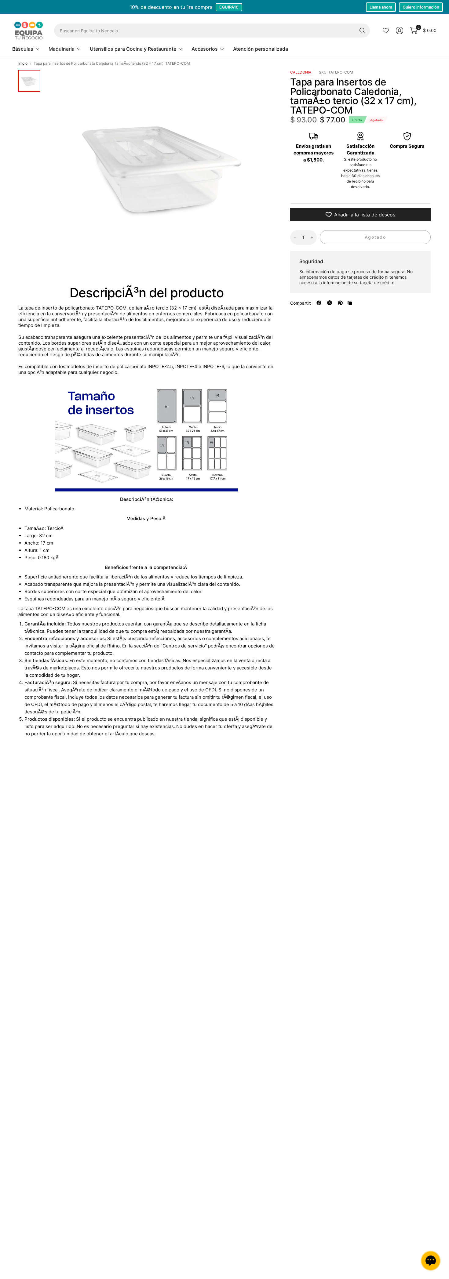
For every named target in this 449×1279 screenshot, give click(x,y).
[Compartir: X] (330, 303)
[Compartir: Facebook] (319, 303)
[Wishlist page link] (386, 30)
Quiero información (421, 7)
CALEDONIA (300, 72)
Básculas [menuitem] (22, 49)
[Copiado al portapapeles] (350, 303)
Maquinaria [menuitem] (62, 49)
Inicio (22, 63)
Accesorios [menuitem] (205, 49)
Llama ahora (381, 7)
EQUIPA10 (229, 7)
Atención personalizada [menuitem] (260, 49)
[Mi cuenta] (399, 31)
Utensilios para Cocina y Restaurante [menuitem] (133, 49)
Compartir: (300, 303)
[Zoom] (246, 81)
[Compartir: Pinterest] (340, 303)
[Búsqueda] (362, 31)
